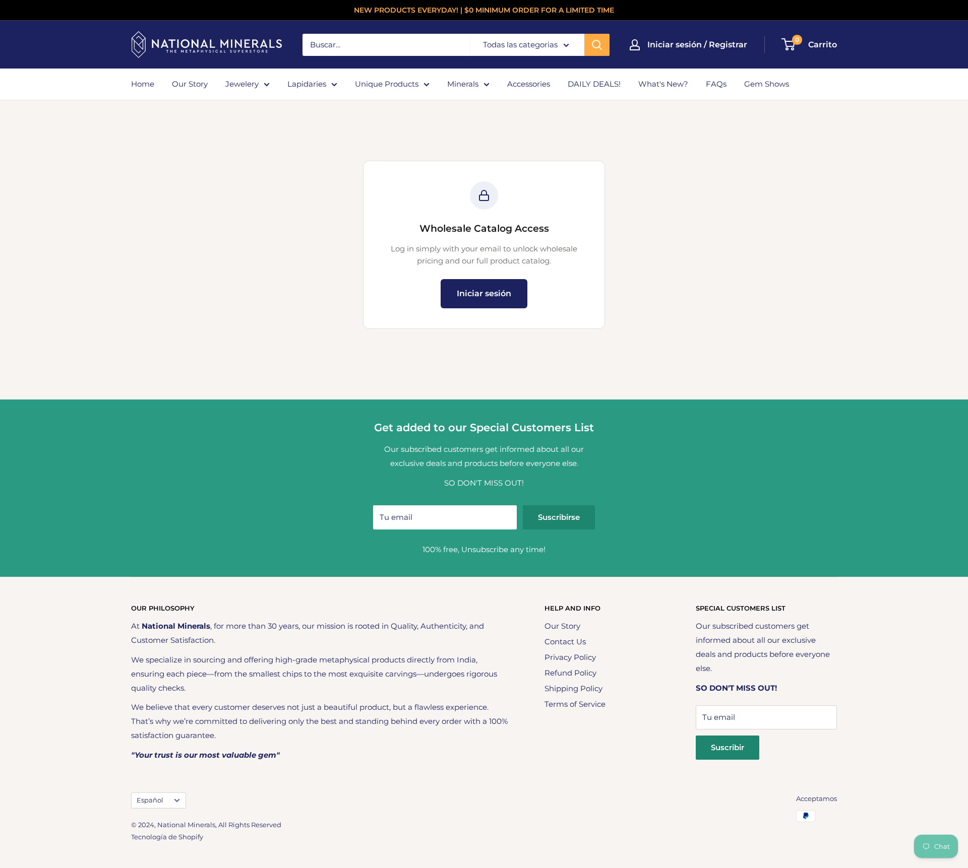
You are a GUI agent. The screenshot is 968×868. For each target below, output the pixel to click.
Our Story (190, 84)
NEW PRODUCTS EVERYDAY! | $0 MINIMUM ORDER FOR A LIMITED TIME (484, 10)
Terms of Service (575, 704)
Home (142, 84)
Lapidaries (306, 84)
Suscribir (727, 747)
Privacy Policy (570, 657)
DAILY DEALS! (594, 84)
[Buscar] (597, 45)
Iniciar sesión (484, 293)
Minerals (462, 84)
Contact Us (565, 641)
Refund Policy (570, 673)
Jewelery (242, 84)
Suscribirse (559, 517)
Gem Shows (766, 84)
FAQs (716, 84)
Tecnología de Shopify (167, 837)
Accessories (528, 84)
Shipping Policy (573, 688)
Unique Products (386, 84)
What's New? (663, 84)
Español (150, 800)
